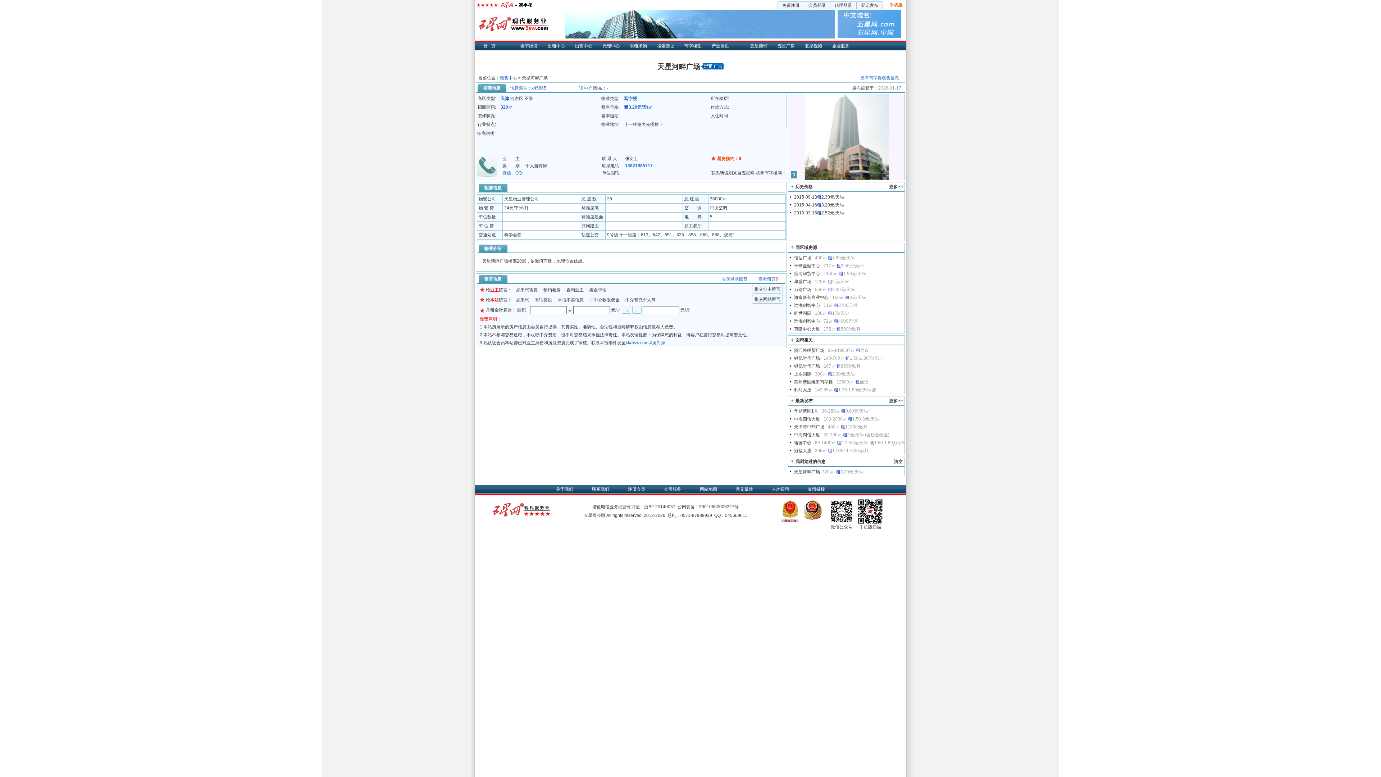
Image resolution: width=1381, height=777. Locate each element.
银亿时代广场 (807, 358)
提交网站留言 (767, 299)
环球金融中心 (807, 265)
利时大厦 (802, 389)
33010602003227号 (719, 506)
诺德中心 (802, 442)
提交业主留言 (767, 289)
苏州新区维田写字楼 (813, 382)
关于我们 (564, 489)
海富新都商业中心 (811, 297)
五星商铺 (758, 46)
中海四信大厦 (807, 419)
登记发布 (869, 5)
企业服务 (840, 46)
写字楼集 (693, 46)
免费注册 (790, 5)
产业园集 (720, 46)
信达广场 (802, 257)
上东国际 (802, 374)
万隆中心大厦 (807, 329)
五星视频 (813, 46)
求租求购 (638, 46)
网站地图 (708, 489)
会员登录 (817, 5)
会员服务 (672, 489)
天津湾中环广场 (809, 427)
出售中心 (583, 46)
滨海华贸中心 (807, 273)
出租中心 (556, 46)
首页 (491, 46)
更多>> (896, 186)
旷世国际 (802, 313)
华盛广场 (802, 281)
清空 (898, 461)
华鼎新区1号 (806, 411)
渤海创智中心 (807, 305)
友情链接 (816, 489)
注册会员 (636, 489)
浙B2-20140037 (659, 506)
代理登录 (843, 5)
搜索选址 (665, 46)
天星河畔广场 (807, 471)
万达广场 (802, 289)
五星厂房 (786, 46)
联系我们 (600, 489)
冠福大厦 (802, 450)
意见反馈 (744, 489)
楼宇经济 (529, 46)
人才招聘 (780, 489)
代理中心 (611, 46)
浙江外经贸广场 (809, 350)
